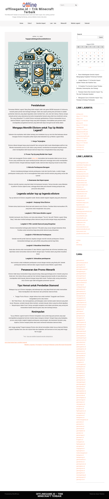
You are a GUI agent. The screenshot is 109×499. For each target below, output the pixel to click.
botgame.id (79, 439)
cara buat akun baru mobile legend (16, 342)
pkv (77, 242)
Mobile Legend (75, 23)
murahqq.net (80, 127)
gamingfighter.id (81, 393)
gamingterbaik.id (81, 274)
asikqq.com (79, 114)
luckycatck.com (80, 178)
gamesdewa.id (80, 289)
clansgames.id (80, 404)
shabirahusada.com (82, 220)
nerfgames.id (80, 406)
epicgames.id (80, 415)
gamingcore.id (80, 468)
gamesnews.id (80, 344)
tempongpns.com (81, 167)
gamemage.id (80, 435)
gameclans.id (80, 426)
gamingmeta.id (80, 386)
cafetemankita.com (82, 191)
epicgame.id (80, 446)
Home (21, 23)
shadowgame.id (81, 322)
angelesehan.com (81, 182)
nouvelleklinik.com (81, 216)
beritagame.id (80, 369)
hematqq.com (80, 145)
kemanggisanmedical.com (84, 211)
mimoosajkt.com (81, 196)
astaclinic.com (80, 225)
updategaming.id (81, 338)
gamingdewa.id (80, 267)
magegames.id (80, 413)
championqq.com (81, 140)
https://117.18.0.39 (82, 121)
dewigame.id (80, 318)
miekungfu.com (80, 189)
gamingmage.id (80, 384)
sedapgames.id (81, 300)
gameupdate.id (80, 355)
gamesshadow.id (81, 282)
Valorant (87, 23)
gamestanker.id (80, 459)
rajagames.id (80, 309)
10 (78, 56)
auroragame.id (80, 360)
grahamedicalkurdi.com (83, 229)
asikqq (78, 240)
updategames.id (81, 349)
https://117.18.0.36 (82, 116)
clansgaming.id (80, 382)
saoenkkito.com (81, 171)
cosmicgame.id (80, 364)
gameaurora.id (80, 351)
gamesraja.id (80, 285)
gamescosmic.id (81, 340)
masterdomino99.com (82, 136)
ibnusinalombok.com (82, 227)
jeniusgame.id (80, 373)
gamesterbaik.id (81, 293)
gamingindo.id (80, 470)
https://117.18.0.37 (82, 138)
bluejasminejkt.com (82, 185)
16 (102, 56)
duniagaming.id (80, 271)
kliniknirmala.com (81, 213)
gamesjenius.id (80, 291)
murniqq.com (80, 147)
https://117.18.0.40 (82, 143)
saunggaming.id (81, 278)
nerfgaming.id (80, 389)
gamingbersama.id (81, 269)
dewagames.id (80, 296)
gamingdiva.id (80, 473)
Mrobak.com (80, 187)
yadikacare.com (81, 222)
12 (86, 56)
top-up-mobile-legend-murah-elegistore (40, 336)
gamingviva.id (80, 479)
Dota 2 (30, 23)
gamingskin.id (80, 378)
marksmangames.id (82, 420)
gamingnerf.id (80, 375)
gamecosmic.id (80, 353)
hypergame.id (80, 451)
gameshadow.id (81, 307)
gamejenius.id (80, 316)
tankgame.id (80, 455)
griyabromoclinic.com (82, 233)
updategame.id (80, 366)
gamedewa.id (80, 313)
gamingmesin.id (81, 464)
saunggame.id (80, 320)
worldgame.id (80, 371)
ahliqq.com (79, 118)
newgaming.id (80, 329)
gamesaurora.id (80, 333)
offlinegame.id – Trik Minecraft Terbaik (30, 10)
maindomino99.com (82, 132)
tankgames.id (80, 417)
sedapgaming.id (81, 287)
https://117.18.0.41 (82, 129)
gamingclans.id (80, 380)
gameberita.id (80, 358)
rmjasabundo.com (81, 194)
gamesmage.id (80, 400)
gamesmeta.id (80, 395)
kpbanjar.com (80, 209)
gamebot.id (79, 433)
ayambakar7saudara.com (83, 165)
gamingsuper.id (80, 477)
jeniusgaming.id (81, 276)
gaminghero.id (80, 466)
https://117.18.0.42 (82, 125)
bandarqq (79, 245)
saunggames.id (80, 298)
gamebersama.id (81, 304)
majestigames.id (81, 302)
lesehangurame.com (82, 163)
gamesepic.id (80, 402)
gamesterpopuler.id (82, 262)
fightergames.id (81, 411)
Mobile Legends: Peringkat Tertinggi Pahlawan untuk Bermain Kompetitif (48, 344)
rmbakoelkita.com (81, 180)
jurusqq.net (79, 123)
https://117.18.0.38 (82, 134)
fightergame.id (80, 444)
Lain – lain (53, 23)
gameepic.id (80, 437)
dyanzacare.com (81, 231)
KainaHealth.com (81, 218)
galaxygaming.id (81, 331)
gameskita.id (80, 260)
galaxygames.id (81, 347)
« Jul (89, 67)
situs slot (35, 158)
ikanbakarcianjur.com (82, 202)
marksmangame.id (81, 453)
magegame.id (80, 448)
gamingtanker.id (81, 391)
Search (79, 34)
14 (94, 56)
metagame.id (80, 442)
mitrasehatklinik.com (82, 207)
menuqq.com (80, 149)
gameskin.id (80, 422)
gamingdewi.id (80, 265)
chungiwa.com (80, 200)
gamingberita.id (80, 327)
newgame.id (80, 362)
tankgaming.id (80, 457)
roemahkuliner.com (81, 169)
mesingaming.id (81, 475)
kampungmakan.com (82, 176)
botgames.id (80, 408)
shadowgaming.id (81, 280)
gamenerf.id (79, 424)
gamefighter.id (80, 431)
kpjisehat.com (80, 205)
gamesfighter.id (81, 397)
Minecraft (63, 23)
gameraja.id (79, 311)
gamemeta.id (80, 428)
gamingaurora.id (81, 324)
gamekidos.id (80, 462)
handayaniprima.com (82, 174)
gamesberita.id (80, 342)
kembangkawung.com (82, 198)
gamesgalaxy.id (81, 335)
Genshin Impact (40, 23)
